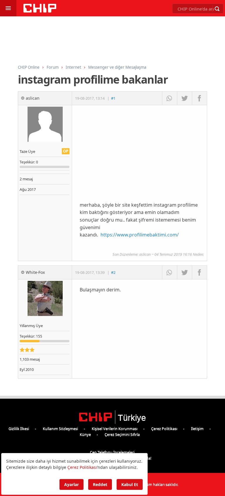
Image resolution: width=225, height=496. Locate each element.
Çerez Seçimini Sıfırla (122, 434)
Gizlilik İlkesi (18, 428)
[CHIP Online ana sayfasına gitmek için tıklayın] (39, 11)
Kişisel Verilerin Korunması (114, 428)
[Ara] (217, 8)
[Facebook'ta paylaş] (199, 98)
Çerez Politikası (164, 428)
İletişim (197, 428)
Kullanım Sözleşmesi (60, 428)
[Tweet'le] (184, 98)
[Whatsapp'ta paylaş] (169, 98)
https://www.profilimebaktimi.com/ (139, 234)
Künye (85, 434)
